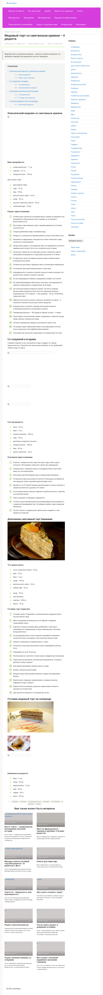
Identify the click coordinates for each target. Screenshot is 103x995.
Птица (73, 167)
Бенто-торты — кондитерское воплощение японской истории (18, 829)
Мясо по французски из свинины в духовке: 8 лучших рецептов (50, 831)
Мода (73, 111)
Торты (73, 216)
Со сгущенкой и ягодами (19, 81)
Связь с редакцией (78, 251)
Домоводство (76, 73)
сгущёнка (56, 801)
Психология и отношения (20, 24)
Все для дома (34, 10)
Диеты (73, 69)
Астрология (66, 24)
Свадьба (74, 189)
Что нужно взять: (24, 94)
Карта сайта (75, 247)
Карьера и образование (65, 17)
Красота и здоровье (64, 10)
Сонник (73, 201)
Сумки (47, 10)
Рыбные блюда (77, 178)
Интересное (14, 17)
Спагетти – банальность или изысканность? (18, 893)
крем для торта (35, 801)
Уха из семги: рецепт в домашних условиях (47, 926)
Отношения (75, 137)
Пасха (73, 141)
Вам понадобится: (25, 75)
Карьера (74, 92)
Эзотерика (81, 24)
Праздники (29, 17)
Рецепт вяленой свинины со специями (18, 959)
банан (16, 801)
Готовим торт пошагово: (27, 98)
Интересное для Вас (78, 84)
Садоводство (76, 182)
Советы (74, 197)
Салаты (73, 186)
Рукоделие (75, 174)
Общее (73, 126)
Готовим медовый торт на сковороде (24, 101)
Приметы (74, 159)
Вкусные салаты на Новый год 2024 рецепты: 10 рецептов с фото (17, 863)
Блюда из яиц (76, 54)
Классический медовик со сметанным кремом (27, 71)
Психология (75, 163)
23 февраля (75, 47)
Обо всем (74, 122)
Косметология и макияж (80, 96)
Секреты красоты (77, 193)
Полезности (75, 152)
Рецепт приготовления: (27, 78)
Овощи (73, 129)
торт (38, 804)
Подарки (74, 144)
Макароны (75, 103)
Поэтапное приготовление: (28, 88)
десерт (24, 801)
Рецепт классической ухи (17, 925)
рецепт (47, 801)
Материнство (44, 17)
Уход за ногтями (77, 223)
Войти (73, 255)
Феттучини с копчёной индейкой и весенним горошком (47, 960)
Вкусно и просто (16, 10)
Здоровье (74, 77)
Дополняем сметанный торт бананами (24, 91)
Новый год (75, 118)
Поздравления (76, 148)
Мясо (73, 114)
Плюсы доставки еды (47, 861)
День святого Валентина (80, 66)
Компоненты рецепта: (26, 104)
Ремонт (74, 171)
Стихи (80, 10)
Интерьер (74, 88)
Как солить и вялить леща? (49, 892)
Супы (73, 212)
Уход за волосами (77, 219)
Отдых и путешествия (46, 24)
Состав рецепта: (24, 84)
